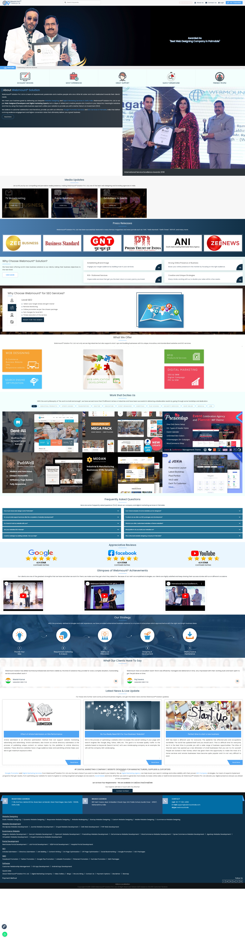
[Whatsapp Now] (4, 927)
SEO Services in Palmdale (97, 110)
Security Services (171, 406)
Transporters (83, 406)
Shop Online (188, 406)
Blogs (69, 874)
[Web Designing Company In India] (23, 595)
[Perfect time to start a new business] (203, 715)
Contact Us (212, 3)
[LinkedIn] (234, 881)
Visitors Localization (122, 884)
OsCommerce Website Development (125, 834)
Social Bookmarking (108, 852)
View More (10, 275)
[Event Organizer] (202, 432)
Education (109, 406)
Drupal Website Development (67, 827)
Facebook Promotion (10, 859)
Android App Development (62, 866)
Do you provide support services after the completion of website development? (28, 517)
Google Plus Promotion (45, 859)
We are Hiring (78, 874)
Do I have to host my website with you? (16, 523)
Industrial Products (48, 406)
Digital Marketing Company (41, 874)
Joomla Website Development (42, 827)
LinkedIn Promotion (63, 859)
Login (222, 3)
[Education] (122, 432)
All (34, 406)
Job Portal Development (38, 844)
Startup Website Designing (100, 819)
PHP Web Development (110, 827)
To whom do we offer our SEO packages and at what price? (144, 517)
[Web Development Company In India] (104, 595)
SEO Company (201, 773)
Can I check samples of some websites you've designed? (143, 511)
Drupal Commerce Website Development (46, 837)
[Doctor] (42, 432)
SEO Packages (139, 852)
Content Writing (55, 852)
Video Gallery (59, 874)
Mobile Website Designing (144, 819)
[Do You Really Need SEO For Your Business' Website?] (122, 715)
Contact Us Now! (122, 791)
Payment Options (103, 874)
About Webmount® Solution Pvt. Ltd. (15, 874)
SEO (3, 849)
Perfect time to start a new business (203, 734)
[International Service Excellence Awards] (185, 595)
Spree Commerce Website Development (188, 834)
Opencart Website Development (67, 834)
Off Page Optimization (90, 852)
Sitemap (126, 874)
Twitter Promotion (27, 859)
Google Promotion (12, 773)
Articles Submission (9, 852)
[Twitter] (227, 881)
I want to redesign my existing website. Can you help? (20, 536)
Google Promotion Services (74, 110)
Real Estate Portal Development (14, 844)
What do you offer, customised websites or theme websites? (144, 523)
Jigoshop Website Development (219, 834)
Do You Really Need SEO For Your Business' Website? (122, 734)
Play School (154, 406)
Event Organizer (125, 406)
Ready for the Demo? (32, 317)
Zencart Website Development (40, 834)
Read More (7, 117)
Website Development (11, 824)
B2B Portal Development (59, 844)
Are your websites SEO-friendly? (14, 529)
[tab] (12, 300)
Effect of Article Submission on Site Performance (41, 734)
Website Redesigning (80, 819)
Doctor (97, 406)
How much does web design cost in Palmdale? (18, 511)
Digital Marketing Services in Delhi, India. (78, 101)
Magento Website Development (14, 834)
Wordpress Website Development (15, 827)
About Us (199, 3)
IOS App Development (41, 866)
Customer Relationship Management (16, 866)
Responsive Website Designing (58, 819)
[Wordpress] (241, 881)
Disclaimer (116, 874)
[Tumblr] (237, 881)
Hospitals (140, 406)
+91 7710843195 (235, 3)
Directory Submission (27, 852)
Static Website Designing (11, 819)
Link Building (42, 852)
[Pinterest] (230, 881)
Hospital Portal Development (82, 844)
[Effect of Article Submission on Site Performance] (41, 715)
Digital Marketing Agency (131, 773)
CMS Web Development (90, 827)
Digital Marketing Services (32, 773)
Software (6, 863)
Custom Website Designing (122, 819)
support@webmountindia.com (188, 805)
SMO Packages (113, 859)
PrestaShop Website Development (95, 834)
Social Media (99, 776)
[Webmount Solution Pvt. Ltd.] (12, 3)
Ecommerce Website (11, 831)
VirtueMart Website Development (15, 837)
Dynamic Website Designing (33, 819)
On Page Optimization (71, 852)
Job (210, 406)
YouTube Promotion (98, 859)
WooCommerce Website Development (156, 834)
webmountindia (183, 807)
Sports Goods (67, 406)
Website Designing (52, 101)
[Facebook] (223, 881)
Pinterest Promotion (80, 859)
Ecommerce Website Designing (168, 819)
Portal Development (10, 841)
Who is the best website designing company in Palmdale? (143, 536)
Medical (201, 406)
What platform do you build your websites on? (139, 529)
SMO (4, 856)
